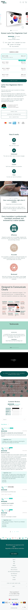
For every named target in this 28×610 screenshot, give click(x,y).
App (14, 586)
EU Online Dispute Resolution (14, 571)
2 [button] (12, 531)
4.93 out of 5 (17, 404)
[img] (4, 431)
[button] (11, 36)
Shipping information (14, 114)
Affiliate (14, 565)
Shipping (9, 39)
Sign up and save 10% (13, 583)
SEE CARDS (14, 553)
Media (14, 577)
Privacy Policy (14, 575)
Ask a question (14, 116)
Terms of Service (14, 569)
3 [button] (14, 531)
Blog (14, 561)
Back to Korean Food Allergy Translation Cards (15, 374)
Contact (14, 579)
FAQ (14, 563)
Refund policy (14, 567)
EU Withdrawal (14, 573)
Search (14, 559)
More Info (14, 111)
